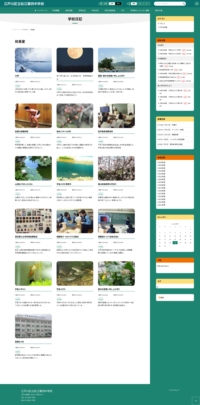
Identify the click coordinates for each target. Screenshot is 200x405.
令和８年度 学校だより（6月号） (175, 54)
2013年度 (161, 199)
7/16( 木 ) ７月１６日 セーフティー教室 (170, 130)
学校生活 (82, 10)
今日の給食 (163, 27)
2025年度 (161, 165)
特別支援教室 (110, 10)
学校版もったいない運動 (139, 10)
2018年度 (161, 185)
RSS (162, 297)
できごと (162, 23)
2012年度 (161, 202)
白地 (112, 4)
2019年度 (161, 182)
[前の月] (158, 224)
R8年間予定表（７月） (170, 70)
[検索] (184, 3)
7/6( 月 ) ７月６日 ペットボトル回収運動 (170, 139)
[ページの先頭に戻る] (196, 401)
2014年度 (161, 196)
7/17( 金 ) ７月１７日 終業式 (167, 125)
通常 (105, 4)
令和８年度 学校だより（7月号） (175, 50)
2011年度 (161, 205)
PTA (122, 10)
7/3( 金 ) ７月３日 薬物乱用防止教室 (169, 144)
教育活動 (68, 10)
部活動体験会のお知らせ (172, 77)
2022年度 (161, 173)
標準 (133, 4)
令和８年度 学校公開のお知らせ (175, 73)
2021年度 (161, 176)
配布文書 (158, 10)
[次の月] (191, 224)
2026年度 (161, 162)
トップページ (42, 10)
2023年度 (161, 171)
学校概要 (55, 10)
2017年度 (161, 188)
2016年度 (161, 190)
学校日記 (95, 10)
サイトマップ (174, 390)
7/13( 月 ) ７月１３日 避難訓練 (167, 134)
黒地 (118, 4)
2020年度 (161, 179)
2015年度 (161, 193)
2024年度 (161, 168)
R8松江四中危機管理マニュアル (175, 81)
